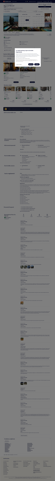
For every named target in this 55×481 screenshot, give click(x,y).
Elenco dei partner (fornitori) (19, 61)
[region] (28, 57)
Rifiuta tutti (31, 64)
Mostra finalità (19, 64)
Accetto (37, 64)
